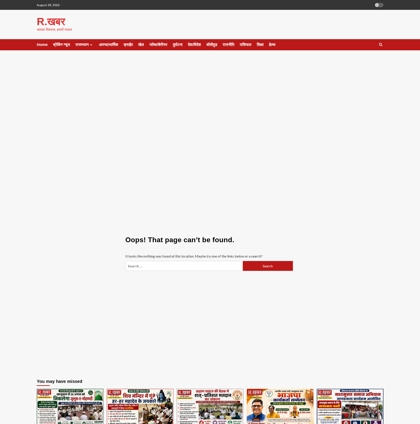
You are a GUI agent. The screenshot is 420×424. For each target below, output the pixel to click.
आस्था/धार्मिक (108, 44)
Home (42, 44)
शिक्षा (260, 44)
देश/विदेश (194, 44)
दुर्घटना (177, 44)
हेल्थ (272, 44)
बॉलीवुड (211, 44)
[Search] (380, 44)
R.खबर (51, 21)
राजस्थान (82, 44)
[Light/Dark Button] (379, 5)
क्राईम (128, 44)
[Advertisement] (210, 89)
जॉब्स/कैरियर (158, 44)
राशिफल (245, 44)
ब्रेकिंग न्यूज (61, 44)
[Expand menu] (91, 45)
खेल (141, 44)
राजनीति (228, 44)
